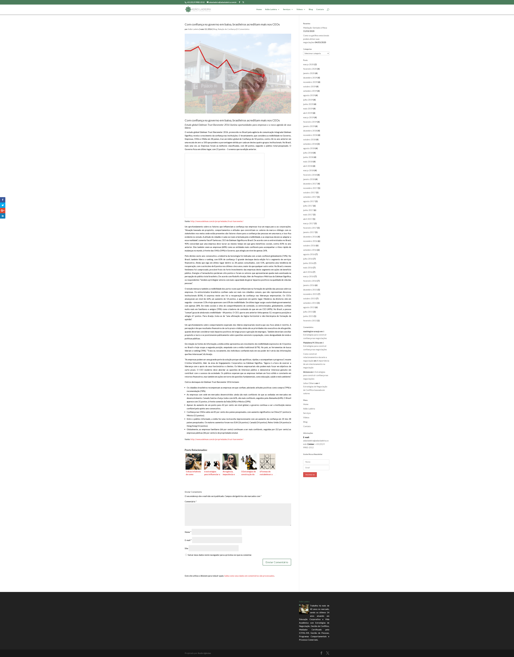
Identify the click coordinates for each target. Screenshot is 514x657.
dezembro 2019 (310, 77)
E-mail (188, 540)
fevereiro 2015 (310, 320)
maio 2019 (308, 108)
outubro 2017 (309, 192)
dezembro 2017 (310, 183)
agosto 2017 (309, 201)
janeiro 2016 (309, 285)
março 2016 (308, 276)
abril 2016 (307, 272)
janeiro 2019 (309, 126)
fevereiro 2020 (310, 69)
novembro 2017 (310, 188)
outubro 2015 (309, 298)
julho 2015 (308, 311)
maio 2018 (308, 161)
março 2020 (308, 64)
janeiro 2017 (309, 232)
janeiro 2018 (309, 179)
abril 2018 (307, 166)
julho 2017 (308, 206)
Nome (188, 532)
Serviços (286, 9)
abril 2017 (307, 219)
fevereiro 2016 (310, 281)
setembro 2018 (310, 144)
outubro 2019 (309, 86)
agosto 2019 (309, 95)
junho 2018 (308, 157)
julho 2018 (308, 153)
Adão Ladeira (271, 9)
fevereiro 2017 (310, 228)
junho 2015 (308, 316)
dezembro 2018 (310, 130)
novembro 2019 (310, 82)
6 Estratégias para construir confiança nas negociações (315, 334)
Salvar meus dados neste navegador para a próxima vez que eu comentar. (220, 555)
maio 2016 (308, 267)
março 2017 (308, 223)
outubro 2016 (309, 245)
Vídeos (299, 9)
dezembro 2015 (310, 289)
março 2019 (308, 117)
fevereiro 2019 (310, 122)
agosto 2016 (309, 254)
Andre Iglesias (204, 653)
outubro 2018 (309, 139)
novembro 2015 (310, 294)
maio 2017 (308, 214)
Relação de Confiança (227, 29)
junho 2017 (308, 210)
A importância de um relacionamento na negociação (316, 364)
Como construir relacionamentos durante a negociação (315, 357)
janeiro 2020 (309, 73)
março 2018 (308, 170)
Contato (320, 9)
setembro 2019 (310, 91)
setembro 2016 (310, 250)
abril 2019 (307, 113)
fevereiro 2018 (310, 175)
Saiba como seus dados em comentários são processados (249, 576)
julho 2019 (308, 100)
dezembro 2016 (310, 236)
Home (259, 9)
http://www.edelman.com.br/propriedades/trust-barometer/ (217, 221)
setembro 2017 (310, 197)
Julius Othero (309, 383)
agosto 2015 (309, 307)
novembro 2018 (310, 135)
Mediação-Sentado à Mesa (315, 27)
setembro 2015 (310, 303)
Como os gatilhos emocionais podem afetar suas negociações (316, 38)
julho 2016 (308, 259)
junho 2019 (308, 104)
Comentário (191, 501)
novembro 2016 (310, 241)
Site (186, 548)
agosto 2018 (309, 148)
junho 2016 (308, 263)
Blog (311, 9)
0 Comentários (243, 29)
